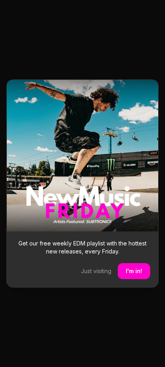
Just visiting (96, 271)
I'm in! (134, 271)
